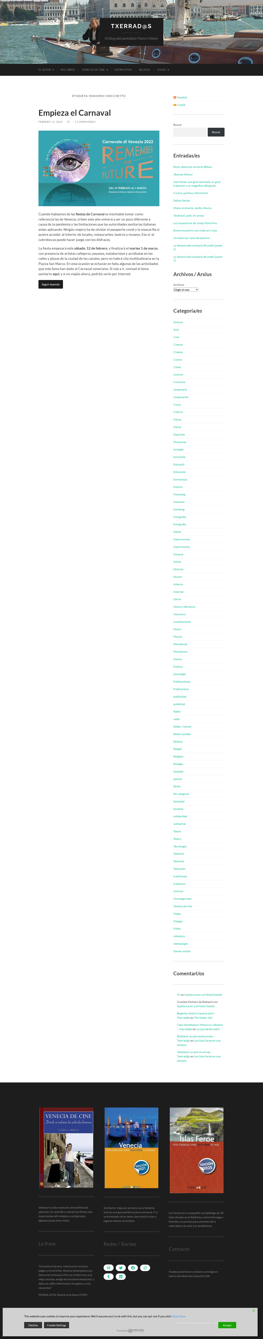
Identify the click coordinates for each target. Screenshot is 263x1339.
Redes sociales (182, 734)
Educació (178, 464)
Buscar (177, 124)
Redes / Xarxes (182, 726)
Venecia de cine (93, 69)
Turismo (178, 891)
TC (68, 121)
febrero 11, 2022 (50, 121)
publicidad (179, 696)
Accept (227, 1325)
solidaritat (179, 823)
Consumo (179, 382)
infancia (178, 584)
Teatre (177, 831)
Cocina (177, 359)
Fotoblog (178, 509)
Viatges (178, 921)
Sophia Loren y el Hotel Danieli (203, 994)
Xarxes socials (182, 951)
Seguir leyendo (51, 284)
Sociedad (178, 801)
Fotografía (179, 516)
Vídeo (177, 928)
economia (179, 456)
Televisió (178, 853)
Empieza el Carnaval (74, 113)
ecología (178, 449)
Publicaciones (181, 681)
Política (178, 666)
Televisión (179, 868)
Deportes (179, 434)
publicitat (179, 704)
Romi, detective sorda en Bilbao (192, 166)
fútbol (177, 531)
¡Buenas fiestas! (183, 174)
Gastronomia (181, 539)
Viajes (161, 69)
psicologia (179, 674)
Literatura (179, 614)
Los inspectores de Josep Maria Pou (195, 223)
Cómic (177, 367)
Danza (177, 427)
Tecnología (179, 846)
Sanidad (178, 771)
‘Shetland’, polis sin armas (188, 215)
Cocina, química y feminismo (190, 193)
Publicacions (181, 689)
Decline (33, 1325)
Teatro (177, 838)
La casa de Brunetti (208, 1029)
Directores (179, 442)
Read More (179, 1316)
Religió (177, 748)
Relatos (144, 69)
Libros (177, 599)
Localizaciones (182, 621)
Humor (177, 576)
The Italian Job (203, 1017)
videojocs (179, 936)
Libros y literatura (184, 606)
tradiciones (180, 876)
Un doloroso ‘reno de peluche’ (191, 238)
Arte (176, 329)
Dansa (177, 419)
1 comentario (85, 121)
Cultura (178, 411)
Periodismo (180, 651)
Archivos (178, 284)
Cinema (178, 344)
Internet (178, 591)
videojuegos (180, 943)
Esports (178, 486)
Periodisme (180, 644)
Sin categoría (181, 793)
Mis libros (68, 69)
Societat (178, 808)
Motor (177, 629)
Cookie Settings (56, 1325)
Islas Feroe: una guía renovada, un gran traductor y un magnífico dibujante (197, 183)
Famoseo (179, 501)
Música (177, 636)
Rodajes (178, 764)
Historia (178, 569)
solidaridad (180, 816)
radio (176, 719)
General (178, 554)
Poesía (177, 659)
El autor (44, 69)
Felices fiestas (181, 200)
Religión (178, 756)
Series (177, 786)
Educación (179, 472)
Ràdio (177, 711)
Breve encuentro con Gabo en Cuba (195, 230)
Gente (177, 561)
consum (178, 374)
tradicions (179, 883)
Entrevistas (123, 69)
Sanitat (177, 779)
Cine (176, 337)
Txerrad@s (131, 26)
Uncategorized (182, 898)
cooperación (181, 397)
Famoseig (179, 494)
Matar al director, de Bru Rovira (192, 208)
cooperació (180, 389)
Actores (178, 322)
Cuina (177, 404)
